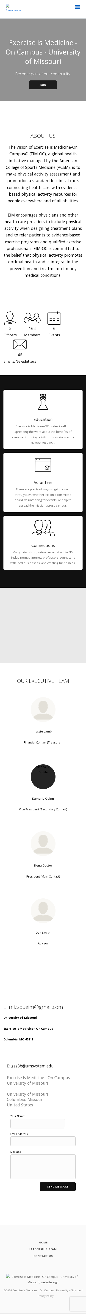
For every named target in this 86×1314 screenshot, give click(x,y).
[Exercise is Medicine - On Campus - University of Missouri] (10, 9)
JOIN (43, 85)
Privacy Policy (45, 1296)
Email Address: (19, 1134)
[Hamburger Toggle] (78, 8)
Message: (16, 1151)
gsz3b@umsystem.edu (32, 1066)
